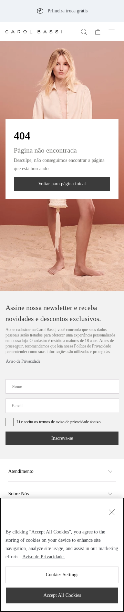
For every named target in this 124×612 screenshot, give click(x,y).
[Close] (111, 504)
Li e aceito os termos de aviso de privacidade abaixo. (62, 434)
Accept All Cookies (62, 595)
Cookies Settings (62, 575)
